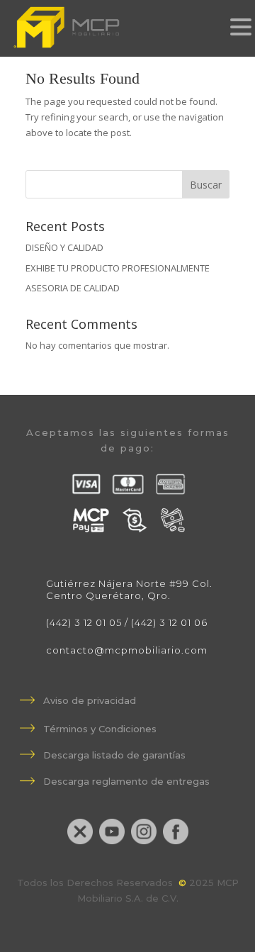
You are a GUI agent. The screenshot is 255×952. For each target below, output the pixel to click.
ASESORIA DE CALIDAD (73, 287)
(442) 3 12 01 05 (84, 622)
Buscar (206, 184)
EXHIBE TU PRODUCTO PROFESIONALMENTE (118, 268)
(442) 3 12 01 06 (169, 622)
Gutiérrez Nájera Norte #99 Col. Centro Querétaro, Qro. (129, 589)
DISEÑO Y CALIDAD (64, 247)
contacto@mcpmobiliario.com (127, 650)
